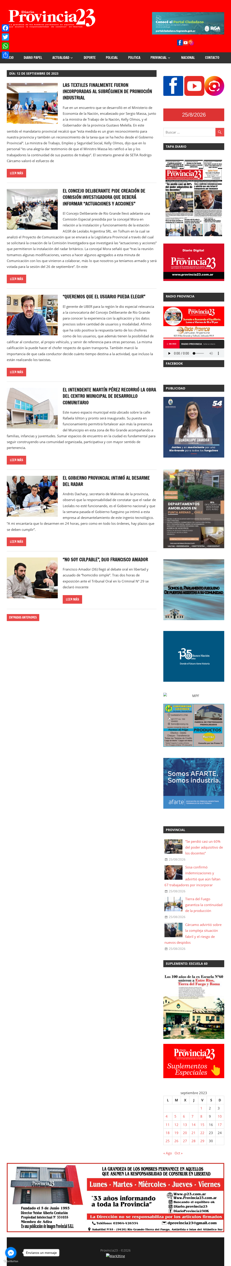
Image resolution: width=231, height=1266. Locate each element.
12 (176, 1124)
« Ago (167, 1153)
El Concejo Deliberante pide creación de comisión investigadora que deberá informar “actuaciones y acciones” (104, 197)
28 (194, 1141)
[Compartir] (5, 55)
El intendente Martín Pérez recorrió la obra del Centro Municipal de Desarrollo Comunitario (109, 396)
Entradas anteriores (23, 617)
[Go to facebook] (10, 1252)
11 (168, 1124)
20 (185, 1132)
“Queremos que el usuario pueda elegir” (104, 296)
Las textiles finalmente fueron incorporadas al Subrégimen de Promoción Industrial (107, 91)
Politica (134, 57)
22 (202, 1132)
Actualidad (60, 57)
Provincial (158, 57)
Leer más (16, 173)
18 (168, 1132)
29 (202, 1141)
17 (220, 1124)
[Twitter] (5, 36)
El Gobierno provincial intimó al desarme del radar (106, 481)
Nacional (188, 57)
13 (185, 1124)
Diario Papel (33, 57)
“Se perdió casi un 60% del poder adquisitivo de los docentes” (204, 847)
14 (194, 1124)
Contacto (212, 57)
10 (220, 1116)
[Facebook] (5, 27)
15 (202, 1124)
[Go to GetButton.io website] (11, 1261)
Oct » (178, 1153)
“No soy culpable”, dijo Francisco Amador (105, 559)
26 (176, 1141)
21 (194, 1132)
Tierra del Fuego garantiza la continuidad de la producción (203, 905)
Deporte (90, 57)
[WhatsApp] (5, 46)
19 (176, 1132)
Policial (112, 57)
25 (168, 1141)
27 (185, 1141)
